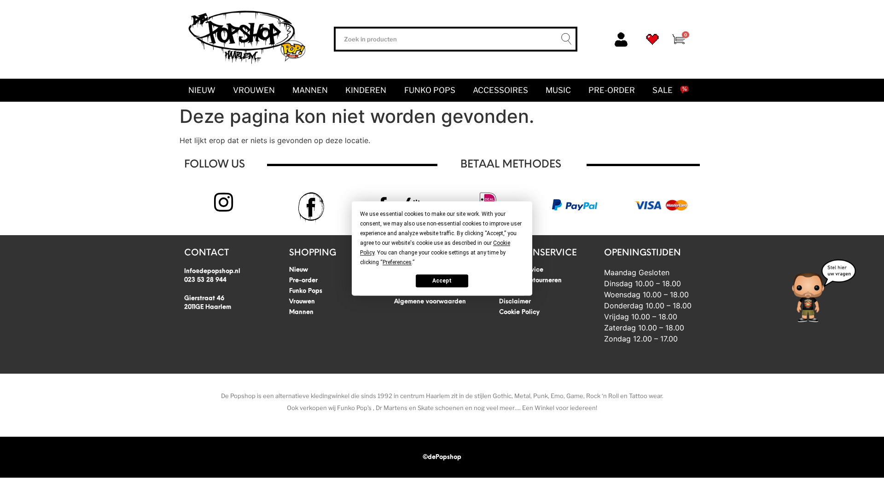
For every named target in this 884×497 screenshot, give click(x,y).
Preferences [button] (397, 262)
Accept (442, 280)
